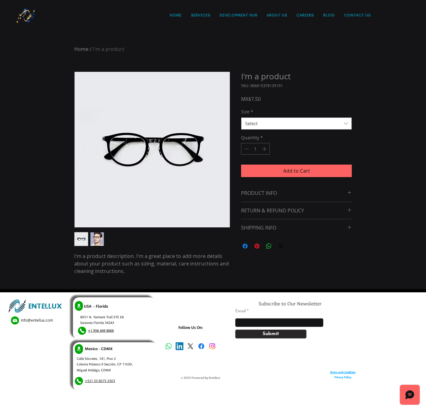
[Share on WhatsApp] (269, 246)
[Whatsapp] (168, 346)
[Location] (79, 306)
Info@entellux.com (37, 320)
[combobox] (296, 123)
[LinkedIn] (179, 346)
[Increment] (265, 148)
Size (247, 112)
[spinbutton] (255, 148)
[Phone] (82, 331)
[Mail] (15, 320)
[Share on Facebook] (245, 246)
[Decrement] (246, 148)
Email (240, 311)
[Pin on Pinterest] (257, 246)
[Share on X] (280, 246)
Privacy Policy (342, 377)
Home (81, 49)
